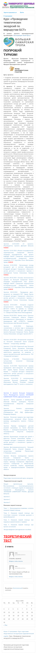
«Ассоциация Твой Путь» (22, 35)
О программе (8, 16)
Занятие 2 (7, 499)
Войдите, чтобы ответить (16, 561)
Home (5, 631)
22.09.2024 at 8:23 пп (20, 568)
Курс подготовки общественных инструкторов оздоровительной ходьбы (19, 634)
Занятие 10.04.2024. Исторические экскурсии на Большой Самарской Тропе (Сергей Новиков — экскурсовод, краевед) (18, 341)
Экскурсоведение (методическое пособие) (17, 529)
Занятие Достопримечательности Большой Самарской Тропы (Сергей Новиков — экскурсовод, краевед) (18, 449)
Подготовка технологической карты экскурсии (18, 478)
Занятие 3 (7, 502)
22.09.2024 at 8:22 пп (20, 554)
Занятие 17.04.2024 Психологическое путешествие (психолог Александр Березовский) (18, 361)
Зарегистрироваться (10, 12)
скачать (14, 453)
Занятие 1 (7, 496)
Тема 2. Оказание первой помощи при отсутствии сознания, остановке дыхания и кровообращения (18, 515)
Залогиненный (17, 588)
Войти (22, 12)
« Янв (5, 625)
